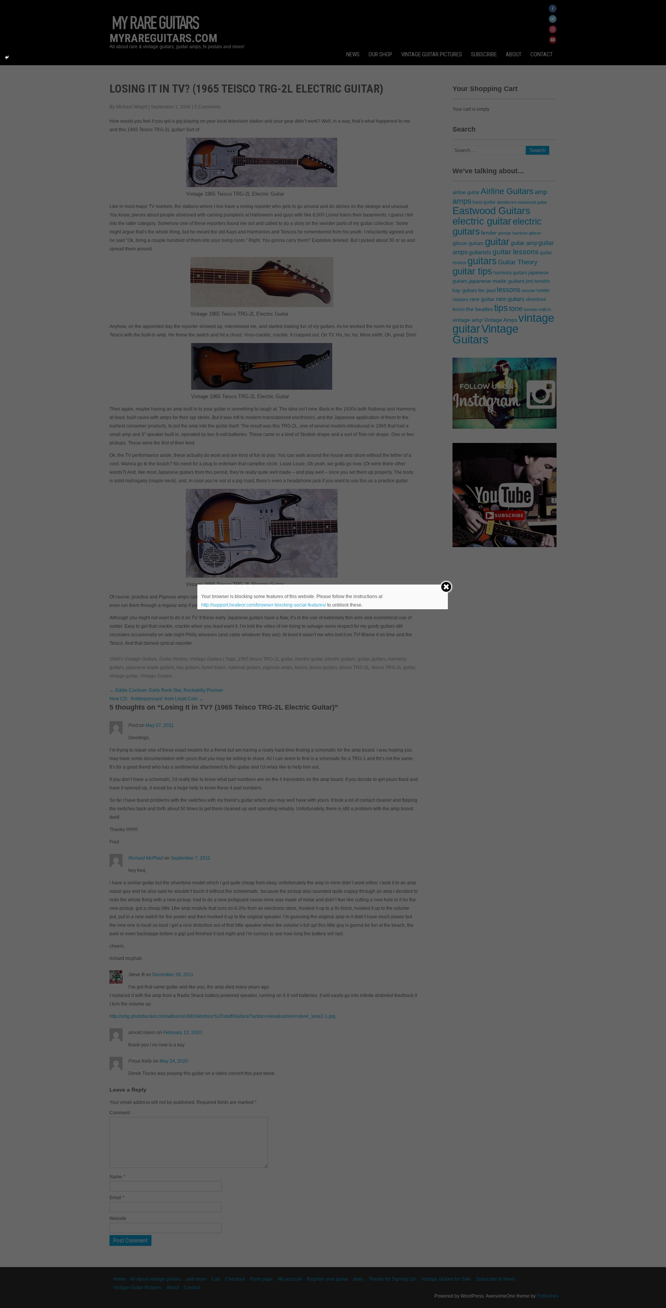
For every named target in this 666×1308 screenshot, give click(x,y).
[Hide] (7, 57)
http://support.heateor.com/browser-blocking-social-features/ (263, 605)
